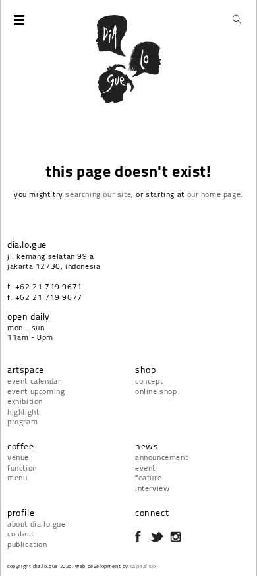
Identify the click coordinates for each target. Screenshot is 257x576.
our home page (214, 194)
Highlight (23, 411)
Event (145, 467)
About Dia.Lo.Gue (36, 523)
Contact (20, 533)
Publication (27, 544)
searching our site (98, 194)
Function (22, 467)
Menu (17, 477)
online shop (156, 391)
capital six (143, 566)
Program (22, 421)
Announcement (161, 457)
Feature (148, 477)
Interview (152, 488)
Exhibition (25, 401)
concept (149, 380)
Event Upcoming (36, 391)
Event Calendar (34, 380)
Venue (18, 457)
